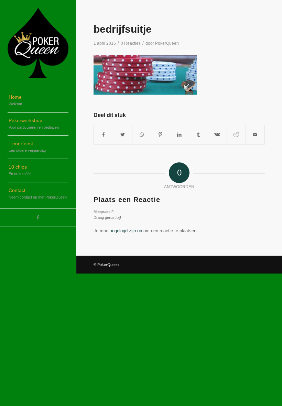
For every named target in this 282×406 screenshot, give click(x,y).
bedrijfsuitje (123, 29)
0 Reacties (131, 43)
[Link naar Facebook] (38, 217)
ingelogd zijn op (126, 230)
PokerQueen (167, 43)
